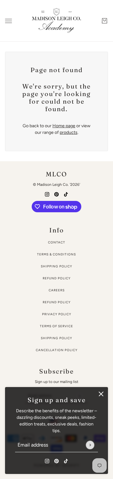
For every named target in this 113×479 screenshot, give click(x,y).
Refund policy (57, 302)
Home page (63, 125)
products (69, 132)
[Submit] (90, 445)
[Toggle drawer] (8, 21)
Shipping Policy (56, 266)
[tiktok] (66, 460)
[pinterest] (56, 460)
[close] (101, 394)
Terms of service (56, 326)
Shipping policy (56, 338)
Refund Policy (57, 278)
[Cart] (104, 20)
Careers (57, 290)
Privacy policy (56, 314)
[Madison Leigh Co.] (56, 21)
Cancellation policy (57, 350)
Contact (56, 242)
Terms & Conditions (56, 254)
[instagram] (47, 460)
